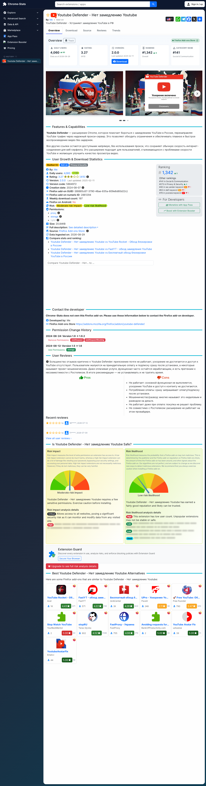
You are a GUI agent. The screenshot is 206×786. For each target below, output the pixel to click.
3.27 (72, 176)
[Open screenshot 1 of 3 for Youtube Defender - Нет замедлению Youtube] (84, 93)
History (11, 56)
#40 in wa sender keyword (173, 187)
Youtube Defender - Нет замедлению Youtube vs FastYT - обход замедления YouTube (101, 249)
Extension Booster (17, 42)
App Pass (12, 36)
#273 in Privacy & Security (171, 184)
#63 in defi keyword (170, 190)
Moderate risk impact (69, 205)
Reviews (101, 30)
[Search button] (153, 4)
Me (51, 19)
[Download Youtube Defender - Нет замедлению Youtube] (124, 55)
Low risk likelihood (95, 205)
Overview (54, 30)
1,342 (169, 172)
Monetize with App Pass (180, 205)
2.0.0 (63, 180)
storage (54, 216)
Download (71, 30)
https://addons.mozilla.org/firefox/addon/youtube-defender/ (110, 323)
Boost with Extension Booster (180, 210)
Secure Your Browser (69, 558)
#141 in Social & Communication (173, 181)
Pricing (11, 48)
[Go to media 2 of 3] (124, 120)
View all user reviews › (58, 438)
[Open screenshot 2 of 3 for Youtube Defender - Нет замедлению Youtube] (164, 93)
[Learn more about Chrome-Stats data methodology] (87, 230)
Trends (116, 30)
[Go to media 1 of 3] (120, 120)
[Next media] (197, 93)
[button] (195, 4)
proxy (53, 213)
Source (87, 30)
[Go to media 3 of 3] (128, 120)
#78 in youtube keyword (171, 193)
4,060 (67, 173)
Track (71, 40)
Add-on (60, 19)
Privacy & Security (79, 165)
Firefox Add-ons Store (184, 40)
